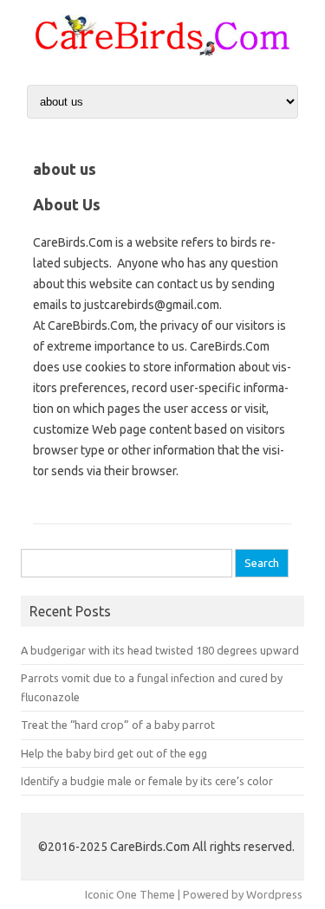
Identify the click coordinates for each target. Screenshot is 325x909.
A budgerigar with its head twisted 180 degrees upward (160, 650)
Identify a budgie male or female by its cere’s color (147, 781)
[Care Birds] (162, 52)
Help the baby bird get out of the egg (114, 753)
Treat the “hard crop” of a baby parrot (118, 725)
